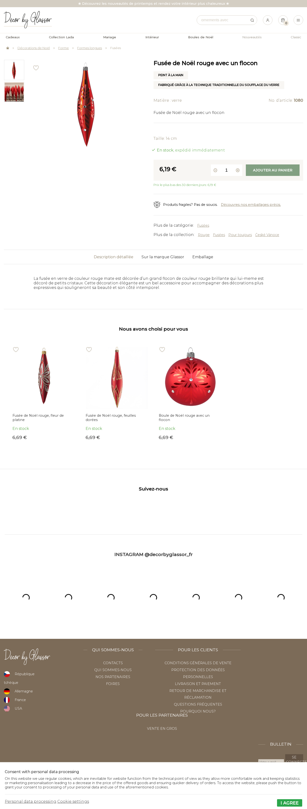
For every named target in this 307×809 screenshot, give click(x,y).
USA (18, 708)
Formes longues (89, 48)
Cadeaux (13, 37)
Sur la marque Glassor (163, 257)
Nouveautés (251, 37)
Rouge (204, 235)
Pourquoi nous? (198, 711)
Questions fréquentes (198, 704)
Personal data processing (30, 801)
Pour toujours (240, 235)
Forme (63, 48)
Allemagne (24, 691)
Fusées (115, 48)
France (20, 700)
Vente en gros (162, 728)
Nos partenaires (112, 677)
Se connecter (294, 759)
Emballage (202, 257)
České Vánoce (267, 235)
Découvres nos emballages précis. (251, 204)
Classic (296, 37)
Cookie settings (73, 801)
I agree (290, 802)
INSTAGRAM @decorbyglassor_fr (153, 554)
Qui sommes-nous (113, 670)
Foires (113, 684)
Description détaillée (113, 257)
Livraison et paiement (198, 684)
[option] (14, 70)
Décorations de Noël (34, 48)
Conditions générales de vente (198, 663)
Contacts (113, 663)
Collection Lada (61, 37)
